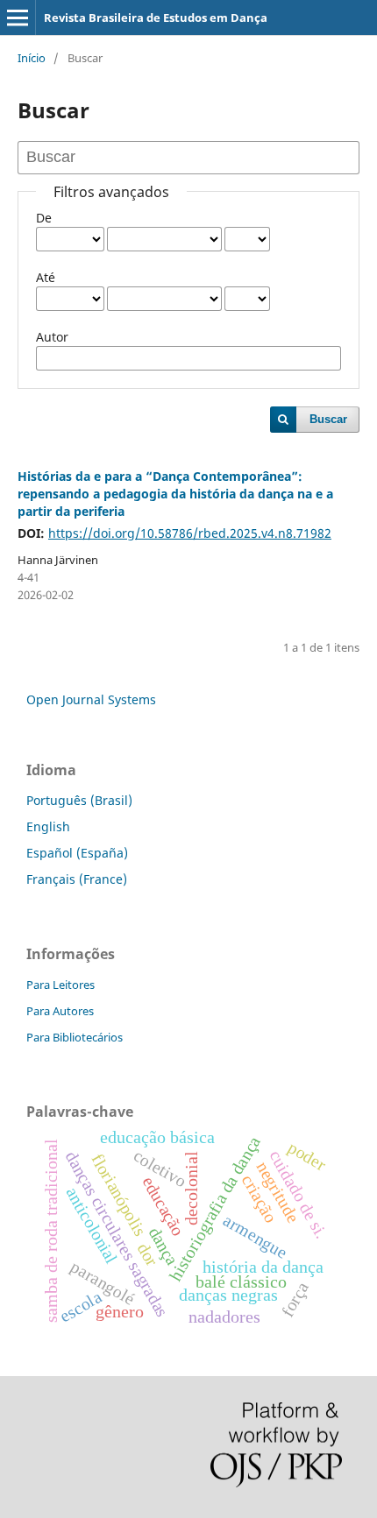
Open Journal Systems (91, 699)
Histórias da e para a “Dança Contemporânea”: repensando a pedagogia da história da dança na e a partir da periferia (175, 493)
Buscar (328, 419)
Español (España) (77, 852)
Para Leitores (60, 984)
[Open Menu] (17, 17)
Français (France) (76, 879)
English (48, 826)
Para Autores (60, 1011)
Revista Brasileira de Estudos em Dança (155, 17)
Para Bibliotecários (74, 1037)
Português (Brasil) (79, 800)
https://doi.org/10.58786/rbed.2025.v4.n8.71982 (189, 533)
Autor (52, 336)
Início (32, 58)
